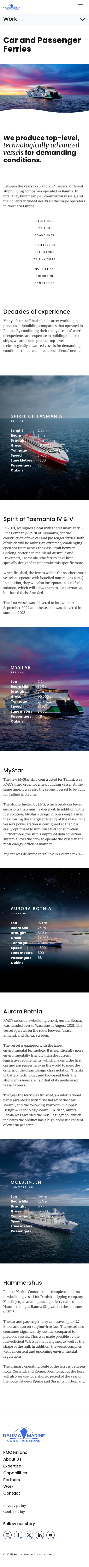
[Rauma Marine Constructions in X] (29, 1535)
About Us (12, 1459)
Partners (11, 1480)
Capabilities (15, 1473)
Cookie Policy (14, 1511)
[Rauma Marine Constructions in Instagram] (7, 1535)
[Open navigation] (80, 7)
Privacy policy (14, 1505)
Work (8, 1486)
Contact (11, 1493)
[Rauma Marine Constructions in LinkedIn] (40, 1535)
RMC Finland (15, 1452)
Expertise (12, 1466)
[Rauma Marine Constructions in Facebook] (18, 1535)
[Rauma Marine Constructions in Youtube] (50, 1535)
